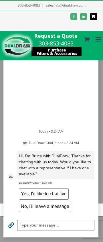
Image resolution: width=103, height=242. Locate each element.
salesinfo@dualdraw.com (65, 5)
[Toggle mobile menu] (99, 39)
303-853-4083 (29, 5)
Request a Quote (56, 35)
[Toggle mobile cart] (87, 39)
